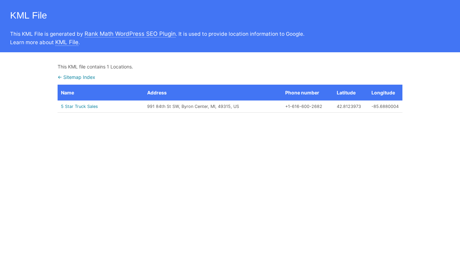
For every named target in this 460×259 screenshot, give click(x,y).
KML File (66, 42)
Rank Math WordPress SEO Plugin (130, 33)
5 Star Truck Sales (79, 106)
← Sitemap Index (76, 77)
